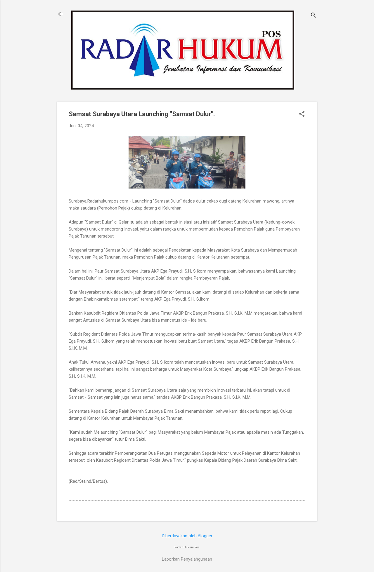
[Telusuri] (313, 16)
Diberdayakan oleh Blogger (187, 535)
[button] (301, 114)
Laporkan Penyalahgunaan (187, 559)
